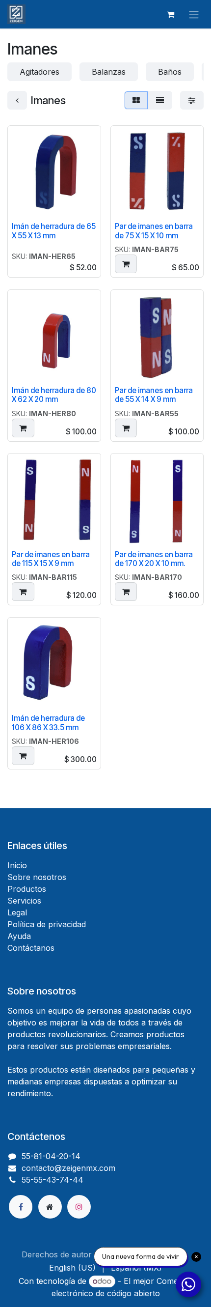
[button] (126, 264)
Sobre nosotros (36, 877)
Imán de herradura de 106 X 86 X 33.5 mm (48, 722)
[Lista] (160, 100)
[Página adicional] (50, 1207)
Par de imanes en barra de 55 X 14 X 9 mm (154, 395)
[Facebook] (20, 1207)
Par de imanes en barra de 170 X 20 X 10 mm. (154, 559)
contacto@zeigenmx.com (68, 1168)
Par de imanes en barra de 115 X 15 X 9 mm (51, 559)
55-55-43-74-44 (52, 1180)
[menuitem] (72, 1267)
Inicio (17, 865)
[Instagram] (79, 1207)
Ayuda (19, 936)
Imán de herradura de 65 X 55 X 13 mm (54, 231)
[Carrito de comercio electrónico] (170, 14)
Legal (17, 912)
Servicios (24, 901)
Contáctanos (30, 948)
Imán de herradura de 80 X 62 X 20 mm (54, 395)
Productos (26, 889)
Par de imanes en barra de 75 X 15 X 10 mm (154, 231)
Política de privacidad (46, 924)
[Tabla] (136, 100)
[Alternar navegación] (194, 14)
